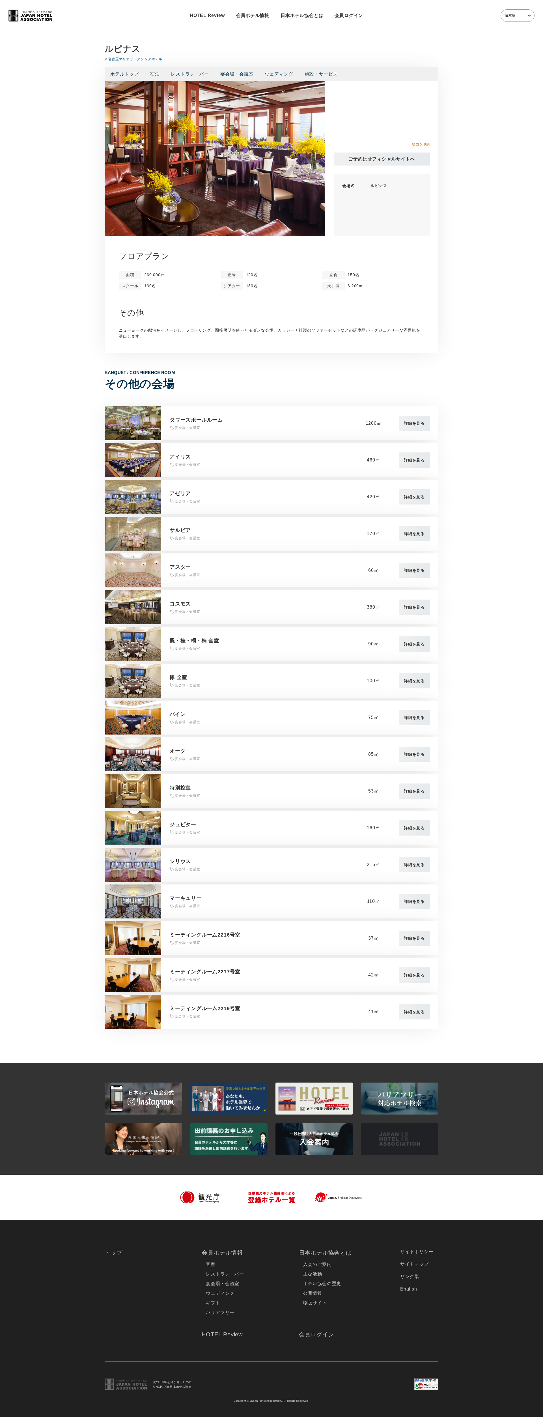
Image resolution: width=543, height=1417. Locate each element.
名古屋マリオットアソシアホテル (135, 59)
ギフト (213, 1302)
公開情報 (312, 1293)
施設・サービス (321, 74)
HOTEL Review (207, 15)
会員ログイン (349, 15)
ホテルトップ (124, 74)
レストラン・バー (190, 74)
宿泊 (155, 74)
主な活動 (312, 1274)
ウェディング (279, 74)
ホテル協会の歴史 (322, 1283)
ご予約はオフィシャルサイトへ (381, 158)
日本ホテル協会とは (302, 15)
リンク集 (409, 1276)
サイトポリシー (417, 1251)
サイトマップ (414, 1264)
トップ (113, 1252)
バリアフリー (220, 1312)
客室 (211, 1264)
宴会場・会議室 (237, 74)
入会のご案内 (317, 1264)
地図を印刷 (421, 144)
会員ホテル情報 (253, 15)
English (408, 1289)
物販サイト (315, 1302)
